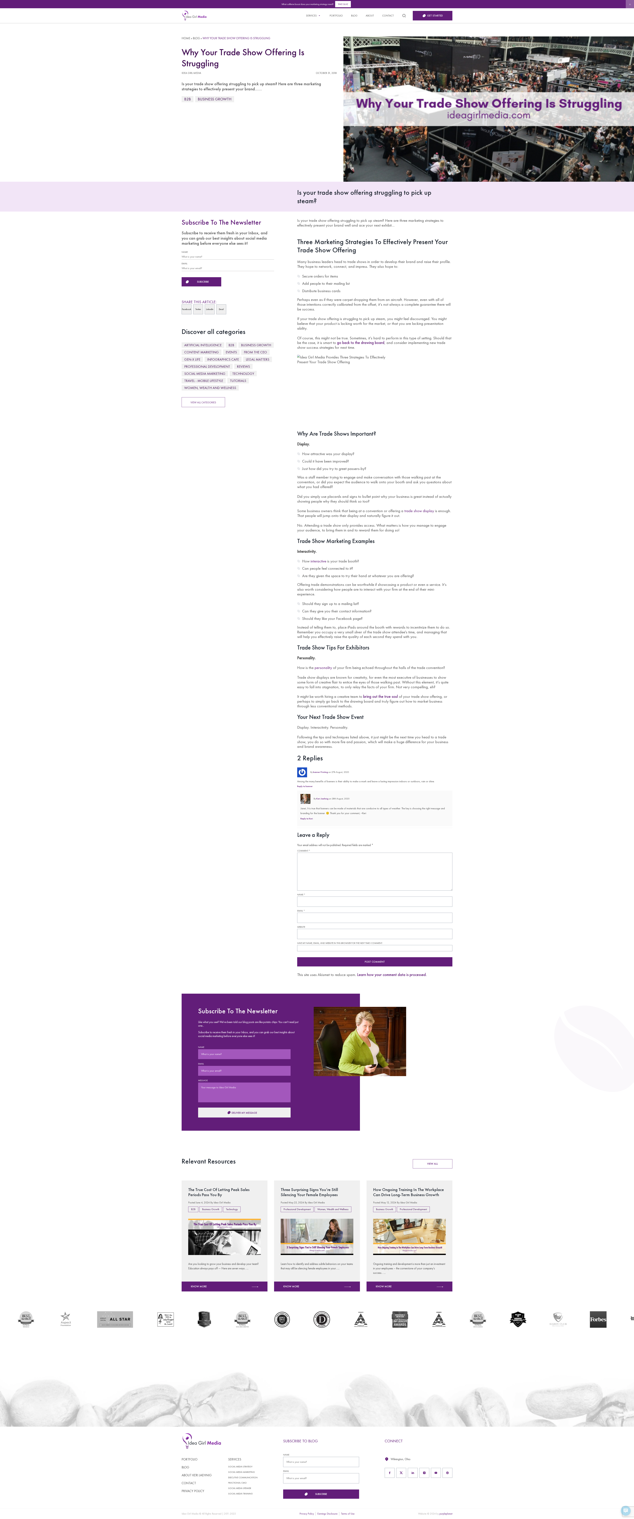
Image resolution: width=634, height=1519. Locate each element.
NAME (140, 52)
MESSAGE (331, 52)
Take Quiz (343, 4)
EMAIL (139, 69)
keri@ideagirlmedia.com (156, 98)
